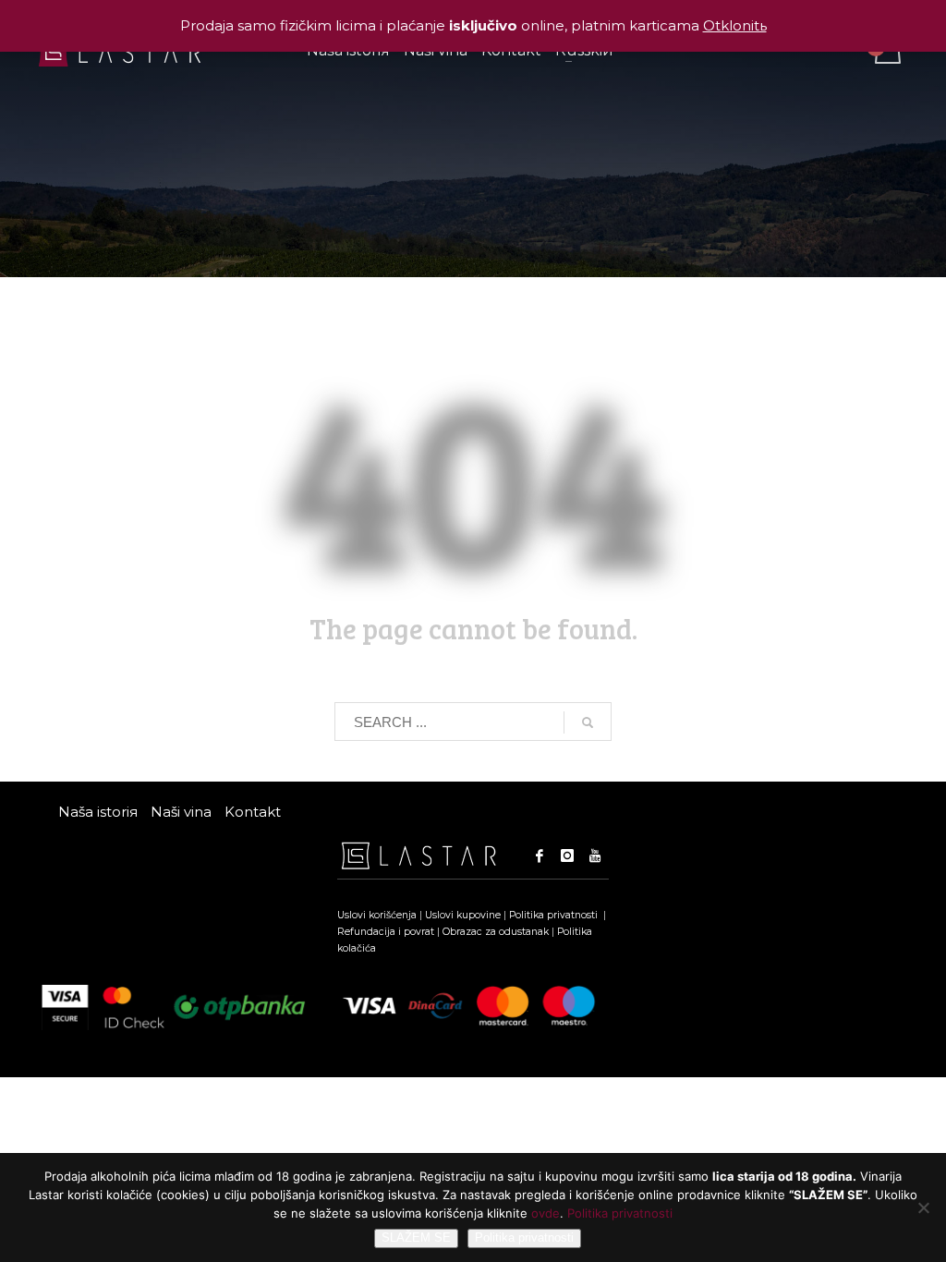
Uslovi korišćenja (377, 915)
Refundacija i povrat (385, 932)
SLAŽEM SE (416, 1237)
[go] (588, 722)
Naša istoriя (98, 811)
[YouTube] (595, 855)
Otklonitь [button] (735, 25)
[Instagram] (567, 855)
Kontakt (252, 811)
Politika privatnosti (554, 915)
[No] (923, 1207)
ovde (545, 1213)
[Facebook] (539, 855)
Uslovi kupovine (463, 915)
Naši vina (181, 811)
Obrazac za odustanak (496, 932)
